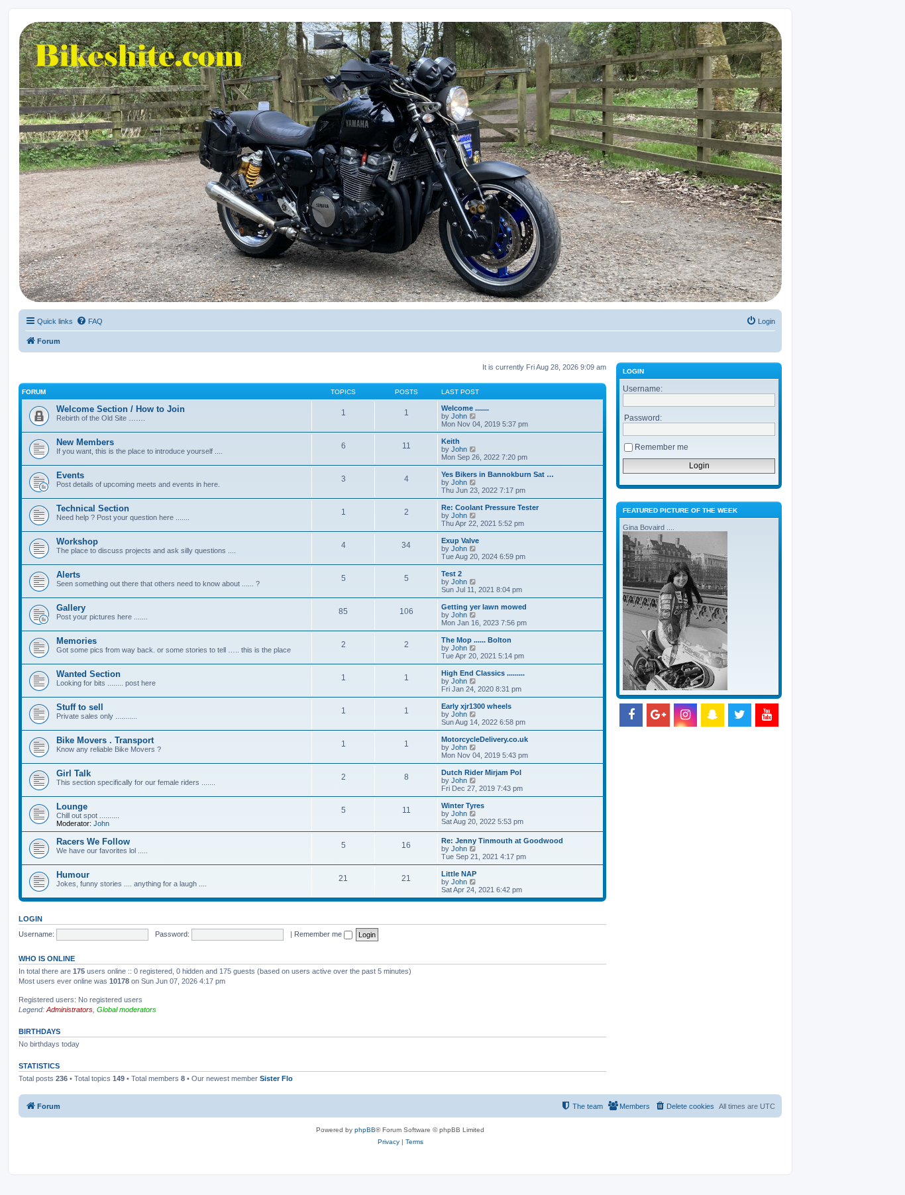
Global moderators (126, 1009)
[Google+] (658, 715)
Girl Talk (73, 773)
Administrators (69, 1009)
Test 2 (451, 574)
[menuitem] (89, 321)
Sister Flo (276, 1078)
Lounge (71, 806)
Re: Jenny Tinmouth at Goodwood (502, 841)
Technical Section (92, 508)
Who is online (47, 958)
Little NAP (458, 874)
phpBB (365, 1129)
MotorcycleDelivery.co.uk (484, 739)
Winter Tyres (462, 805)
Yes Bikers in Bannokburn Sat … (497, 474)
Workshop (77, 541)
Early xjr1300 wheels (476, 706)
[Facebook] (631, 715)
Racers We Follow (93, 842)
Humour (72, 875)
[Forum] (399, 162)
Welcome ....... (465, 408)
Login (30, 919)
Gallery (70, 608)
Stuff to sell (79, 707)
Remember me (319, 934)
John (459, 416)
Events (70, 475)
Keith (450, 441)
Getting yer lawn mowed (484, 607)
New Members (85, 442)
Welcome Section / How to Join (120, 409)
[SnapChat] (712, 715)
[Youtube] (766, 715)
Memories (76, 641)
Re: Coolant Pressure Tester (490, 507)
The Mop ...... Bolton (476, 640)
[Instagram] (685, 715)
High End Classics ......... (483, 673)
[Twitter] (739, 715)
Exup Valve (460, 541)
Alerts (68, 575)
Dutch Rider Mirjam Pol (481, 772)
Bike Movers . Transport (105, 740)
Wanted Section (88, 674)
